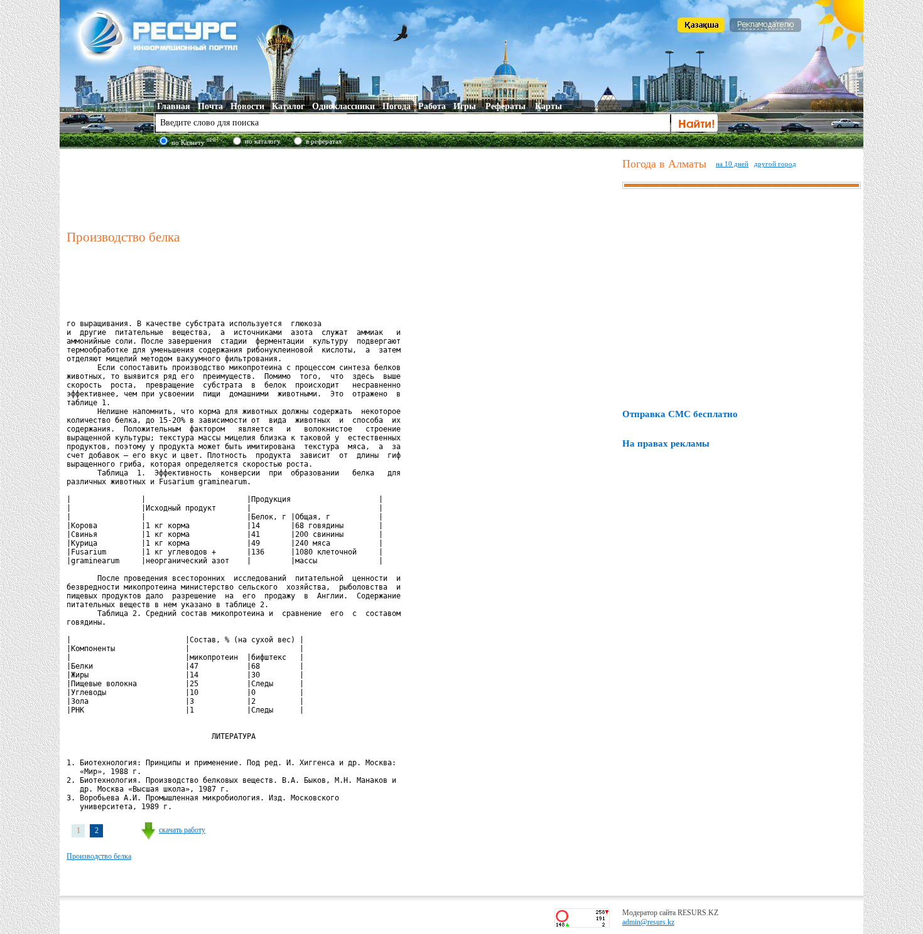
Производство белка (99, 856)
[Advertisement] (341, 187)
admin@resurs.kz (648, 922)
